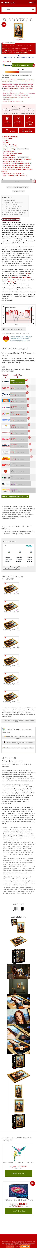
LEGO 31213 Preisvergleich (11, 204)
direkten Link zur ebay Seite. (11, 569)
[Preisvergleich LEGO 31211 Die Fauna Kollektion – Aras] (18, 1153)
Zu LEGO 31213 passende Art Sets (13, 214)
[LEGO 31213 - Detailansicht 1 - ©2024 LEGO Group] (18, 1076)
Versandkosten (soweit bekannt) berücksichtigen (15, 369)
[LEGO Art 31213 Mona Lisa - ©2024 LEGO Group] (18, 30)
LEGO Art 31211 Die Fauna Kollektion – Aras (18, 1162)
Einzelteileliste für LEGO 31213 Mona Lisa (16, 210)
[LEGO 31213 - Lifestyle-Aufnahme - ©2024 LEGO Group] (18, 971)
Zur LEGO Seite (11, 187)
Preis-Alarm (15, 109)
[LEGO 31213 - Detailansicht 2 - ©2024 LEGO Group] (18, 1091)
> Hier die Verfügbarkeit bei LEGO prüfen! (15, 496)
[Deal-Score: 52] (18, 72)
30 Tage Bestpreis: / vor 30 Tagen (16, 167)
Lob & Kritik (25, 1246)
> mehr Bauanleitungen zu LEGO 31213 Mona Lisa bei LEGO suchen (18, 721)
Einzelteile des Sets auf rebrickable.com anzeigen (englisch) (19, 743)
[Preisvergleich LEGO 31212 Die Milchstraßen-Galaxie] (18, 1191)
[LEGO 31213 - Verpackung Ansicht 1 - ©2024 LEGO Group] (18, 1061)
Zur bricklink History (18, 191)
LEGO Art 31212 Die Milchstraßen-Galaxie (18, 1200)
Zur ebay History (24, 187)
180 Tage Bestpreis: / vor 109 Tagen (16, 165)
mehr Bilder (20, 39)
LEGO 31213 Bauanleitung (11, 208)
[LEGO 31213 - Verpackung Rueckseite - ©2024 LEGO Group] (18, 956)
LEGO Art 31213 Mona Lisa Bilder (13, 206)
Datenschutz (18, 1247)
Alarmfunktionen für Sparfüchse (13, 202)
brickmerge (10, 1247)
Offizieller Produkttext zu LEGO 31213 (15, 212)
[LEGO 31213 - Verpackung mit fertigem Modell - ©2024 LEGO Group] (18, 926)
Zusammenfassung (9, 200)
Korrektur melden (23, 149)
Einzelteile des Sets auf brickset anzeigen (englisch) (18, 748)
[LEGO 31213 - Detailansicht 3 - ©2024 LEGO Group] (18, 1106)
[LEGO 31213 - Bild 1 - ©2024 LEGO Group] (18, 941)
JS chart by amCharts (10, 307)
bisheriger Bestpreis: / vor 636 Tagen (17, 163)
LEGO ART (19, 249)
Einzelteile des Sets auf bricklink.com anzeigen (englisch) (19, 737)
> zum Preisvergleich (18, 1173)
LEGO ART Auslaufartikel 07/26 (11, 219)
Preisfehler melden (7, 371)
